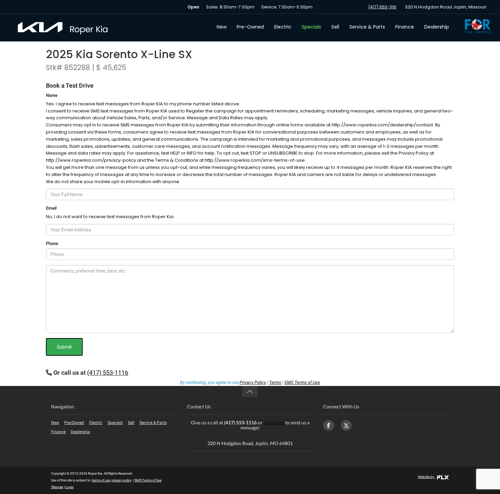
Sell (335, 26)
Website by (426, 477)
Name (51, 95)
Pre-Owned (250, 26)
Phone (52, 243)
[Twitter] (346, 425)
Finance (404, 26)
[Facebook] (328, 425)
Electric (282, 26)
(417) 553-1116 (382, 7)
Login (69, 487)
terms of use (101, 480)
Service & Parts (367, 26)
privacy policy (121, 480)
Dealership (436, 26)
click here (274, 422)
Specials (311, 26)
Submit (64, 347)
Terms (275, 382)
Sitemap (57, 487)
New (222, 26)
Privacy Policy (252, 382)
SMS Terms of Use (302, 382)
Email (51, 208)
